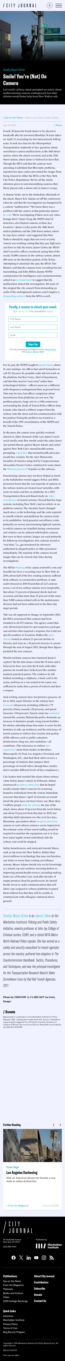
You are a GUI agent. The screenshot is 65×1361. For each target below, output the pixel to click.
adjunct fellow (43, 915)
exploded (54, 713)
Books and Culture (13, 1293)
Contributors (41, 1282)
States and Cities (34, 117)
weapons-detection (46, 821)
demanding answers (14, 296)
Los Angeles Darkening (21, 1172)
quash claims (46, 364)
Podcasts (8, 1289)
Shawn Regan (12, 1167)
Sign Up (33, 344)
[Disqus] (32, 1074)
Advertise (8, 1316)
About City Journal (44, 1276)
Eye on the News (12, 1281)
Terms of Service (32, 351)
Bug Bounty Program (14, 1332)
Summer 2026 (51, 1205)
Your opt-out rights (11, 1355)
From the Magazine (18, 1205)
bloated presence (17, 469)
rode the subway (31, 805)
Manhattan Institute (13, 1319)
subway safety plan (28, 784)
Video (6, 1297)
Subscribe (39, 1288)
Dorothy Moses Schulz (14, 70)
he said (7, 214)
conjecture (21, 452)
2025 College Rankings (15, 1301)
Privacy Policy (50, 349)
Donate (10, 1011)
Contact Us (40, 1301)
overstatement (24, 279)
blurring (20, 567)
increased (8, 705)
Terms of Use (10, 1328)
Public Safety (52, 117)
